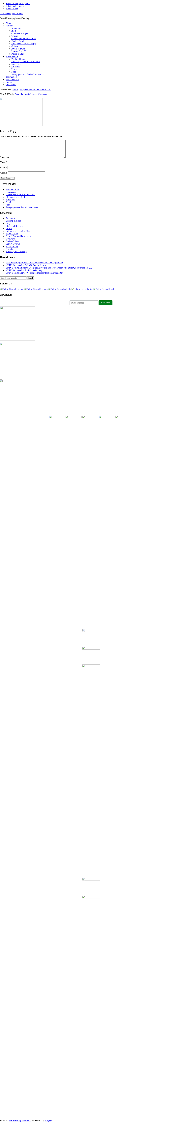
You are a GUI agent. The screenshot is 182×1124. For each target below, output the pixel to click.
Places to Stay (12, 246)
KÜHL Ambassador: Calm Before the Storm (26, 265)
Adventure (10, 218)
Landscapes (11, 192)
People (9, 202)
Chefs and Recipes (14, 226)
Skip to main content (15, 6)
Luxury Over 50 (13, 244)
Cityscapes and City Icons (17, 197)
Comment (5, 157)
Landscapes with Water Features (20, 194)
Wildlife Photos (12, 189)
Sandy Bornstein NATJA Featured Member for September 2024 (34, 273)
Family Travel (12, 233)
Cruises (9, 228)
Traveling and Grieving (16, 251)
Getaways (10, 239)
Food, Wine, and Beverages (18, 236)
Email (3, 167)
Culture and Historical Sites (18, 231)
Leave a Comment (38, 94)
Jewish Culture (12, 241)
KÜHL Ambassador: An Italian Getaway (24, 270)
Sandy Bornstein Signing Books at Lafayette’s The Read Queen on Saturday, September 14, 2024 (49, 268)
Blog (8, 223)
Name (3, 162)
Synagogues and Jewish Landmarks (22, 207)
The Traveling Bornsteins (11, 13)
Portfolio (10, 249)
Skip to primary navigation (18, 3)
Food (8, 205)
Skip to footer (12, 8)
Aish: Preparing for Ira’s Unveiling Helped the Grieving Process (34, 262)
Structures (10, 199)
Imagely (48, 1120)
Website (3, 173)
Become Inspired (13, 221)
